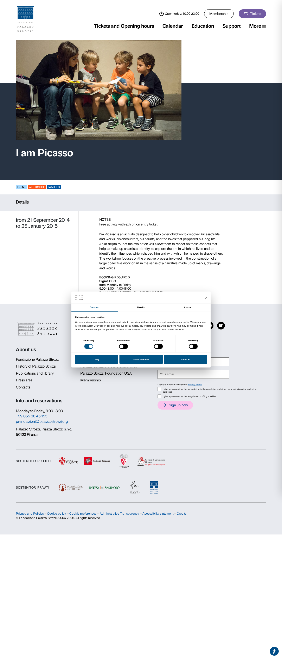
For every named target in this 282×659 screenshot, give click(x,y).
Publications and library (35, 373)
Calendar (172, 26)
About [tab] (187, 307)
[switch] (123, 346)
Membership (219, 14)
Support (232, 26)
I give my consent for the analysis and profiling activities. (189, 396)
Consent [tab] (94, 307)
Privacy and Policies (30, 513)
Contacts (23, 387)
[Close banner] (206, 297)
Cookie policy (56, 513)
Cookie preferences (82, 513)
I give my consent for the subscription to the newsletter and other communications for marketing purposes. (209, 390)
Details (22, 202)
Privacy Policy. (195, 384)
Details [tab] (141, 307)
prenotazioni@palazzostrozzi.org (42, 421)
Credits (181, 513)
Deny (96, 359)
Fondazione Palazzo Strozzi (37, 359)
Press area (24, 380)
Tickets (255, 14)
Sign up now (178, 405)
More (255, 26)
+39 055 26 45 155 (31, 416)
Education (203, 26)
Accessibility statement (157, 513)
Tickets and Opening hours (124, 26)
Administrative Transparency (119, 513)
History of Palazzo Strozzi (36, 366)
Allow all (185, 359)
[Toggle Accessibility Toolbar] (274, 651)
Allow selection (141, 359)
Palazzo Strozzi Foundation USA (106, 373)
